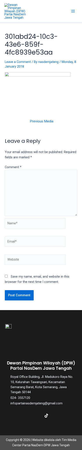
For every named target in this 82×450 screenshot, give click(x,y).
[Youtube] (56, 415)
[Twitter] (25, 415)
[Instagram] (35, 415)
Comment (13, 167)
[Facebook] (14, 415)
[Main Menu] (73, 11)
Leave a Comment (18, 62)
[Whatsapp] (67, 415)
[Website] (35, 260)
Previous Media (41, 121)
